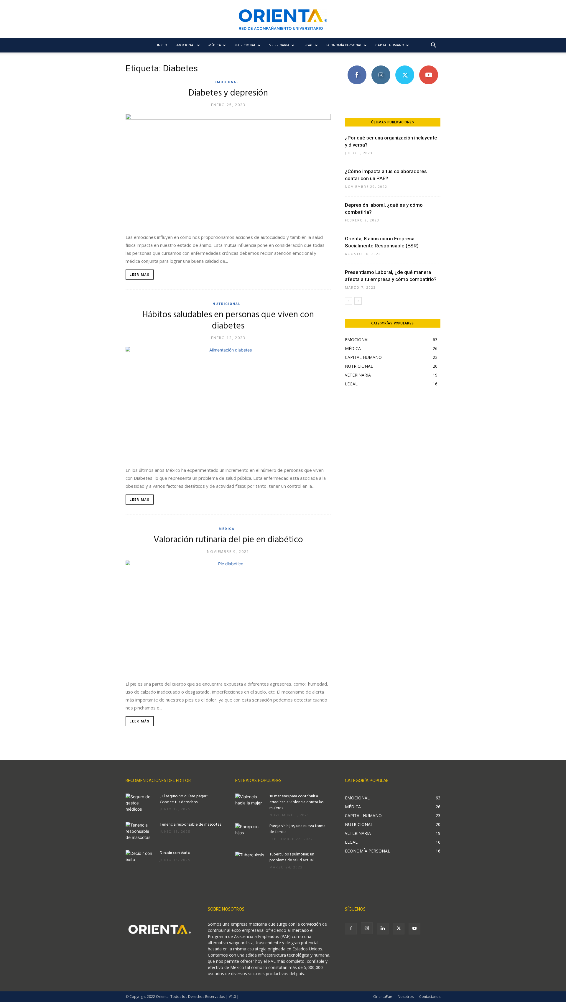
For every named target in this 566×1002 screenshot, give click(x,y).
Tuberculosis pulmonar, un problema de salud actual (291, 857)
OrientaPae (382, 996)
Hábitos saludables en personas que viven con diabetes (228, 320)
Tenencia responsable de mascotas (190, 824)
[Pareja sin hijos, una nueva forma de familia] (250, 833)
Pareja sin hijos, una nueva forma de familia (297, 829)
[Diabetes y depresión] (228, 170)
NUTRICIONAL (245, 45)
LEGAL (308, 45)
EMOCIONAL (185, 45)
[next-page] (358, 301)
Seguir (380, 67)
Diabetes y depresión (228, 93)
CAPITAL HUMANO (389, 45)
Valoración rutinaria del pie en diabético (228, 540)
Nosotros (406, 996)
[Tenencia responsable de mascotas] (140, 832)
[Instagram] (367, 928)
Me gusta (357, 67)
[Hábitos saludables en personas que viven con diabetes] (228, 403)
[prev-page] (348, 301)
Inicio (162, 45)
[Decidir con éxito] (140, 860)
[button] (433, 46)
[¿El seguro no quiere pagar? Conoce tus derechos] (140, 804)
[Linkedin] (383, 928)
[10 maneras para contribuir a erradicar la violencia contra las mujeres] (250, 804)
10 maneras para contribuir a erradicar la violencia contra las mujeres (296, 802)
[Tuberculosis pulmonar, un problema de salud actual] (250, 862)
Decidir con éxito (175, 853)
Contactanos (429, 996)
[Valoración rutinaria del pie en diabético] (228, 617)
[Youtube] (414, 928)
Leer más (140, 275)
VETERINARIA (279, 45)
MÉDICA (214, 45)
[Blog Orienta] (283, 19)
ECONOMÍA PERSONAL (344, 45)
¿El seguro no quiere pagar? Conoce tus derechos (184, 799)
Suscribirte (428, 67)
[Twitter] (398, 928)
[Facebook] (351, 928)
